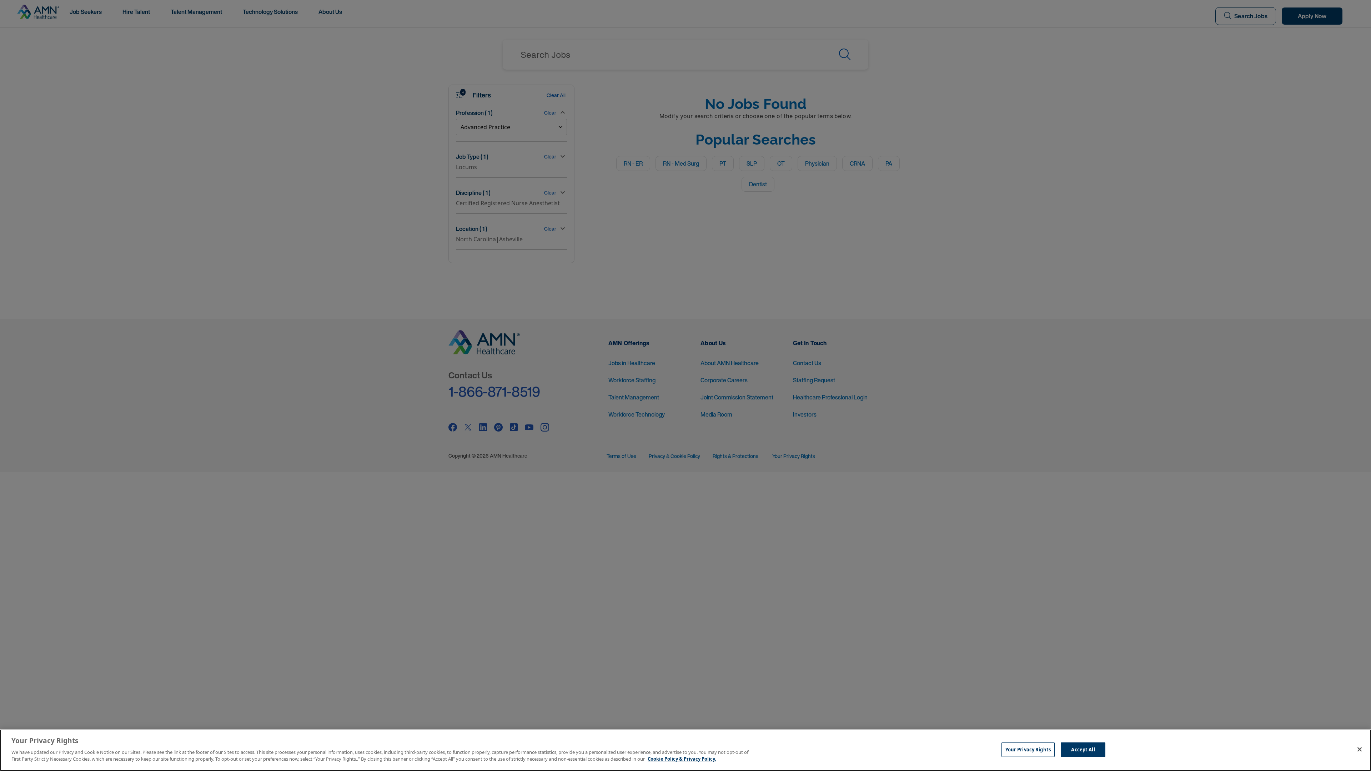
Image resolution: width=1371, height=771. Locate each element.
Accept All (1083, 749)
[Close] (1359, 749)
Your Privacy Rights (1028, 749)
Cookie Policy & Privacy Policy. (682, 759)
